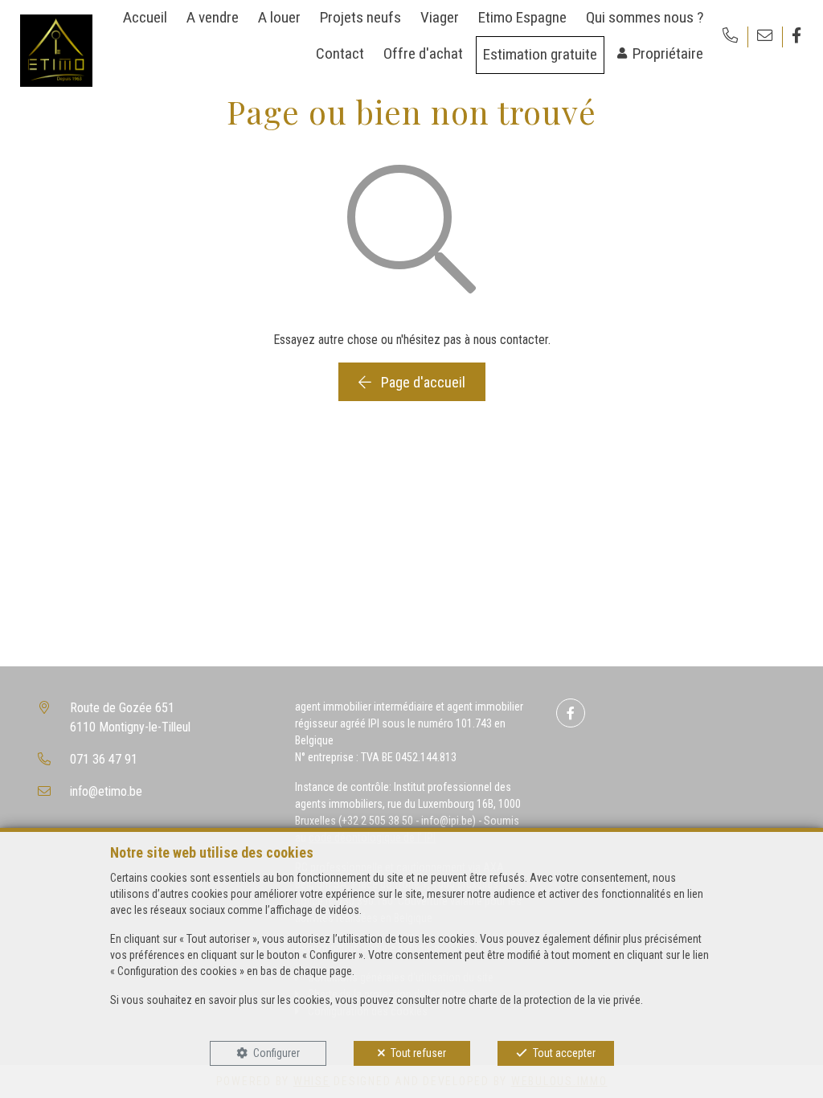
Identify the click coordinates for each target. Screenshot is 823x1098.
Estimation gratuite (540, 54)
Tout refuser (418, 1053)
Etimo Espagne (522, 17)
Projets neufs (360, 17)
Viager (439, 17)
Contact (340, 53)
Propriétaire (668, 53)
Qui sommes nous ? (644, 17)
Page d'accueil (421, 382)
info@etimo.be (106, 791)
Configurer (276, 1053)
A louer (279, 17)
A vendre (212, 17)
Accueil (145, 17)
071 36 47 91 (103, 759)
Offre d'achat (423, 53)
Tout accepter (564, 1053)
